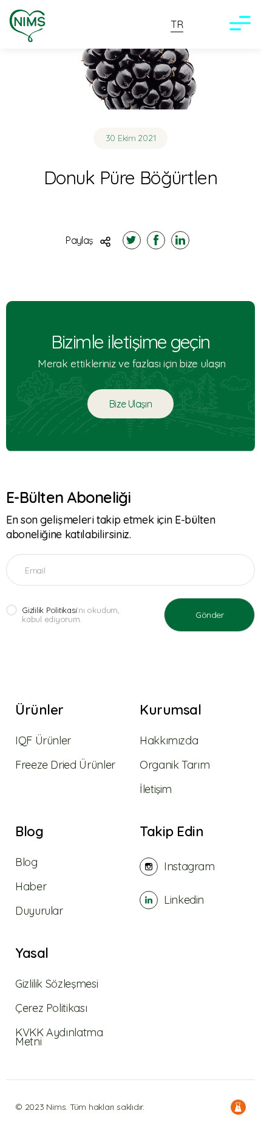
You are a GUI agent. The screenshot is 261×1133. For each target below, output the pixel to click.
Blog (29, 831)
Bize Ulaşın (130, 404)
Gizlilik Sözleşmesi (56, 983)
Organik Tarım (174, 764)
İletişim (156, 789)
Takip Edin (172, 831)
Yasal (32, 953)
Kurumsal (170, 710)
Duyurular (39, 910)
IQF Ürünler (43, 740)
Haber (30, 886)
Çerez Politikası (51, 1008)
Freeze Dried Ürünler (65, 764)
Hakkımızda (169, 740)
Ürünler (39, 710)
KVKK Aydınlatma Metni (59, 1037)
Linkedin (184, 900)
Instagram (189, 866)
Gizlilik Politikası (49, 610)
